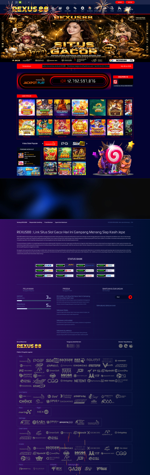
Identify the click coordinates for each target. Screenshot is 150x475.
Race (75, 11)
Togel (82, 11)
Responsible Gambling (35, 222)
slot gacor (24, 243)
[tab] (51, 143)
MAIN (28, 107)
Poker (112, 11)
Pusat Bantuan (48, 222)
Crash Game (97, 11)
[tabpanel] (75, 38)
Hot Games (53, 11)
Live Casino (68, 11)
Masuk (120, 2)
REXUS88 (19, 236)
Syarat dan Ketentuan (61, 222)
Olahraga (90, 11)
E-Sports (119, 11)
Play (41, 82)
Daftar (130, 2)
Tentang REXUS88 (22, 222)
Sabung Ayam (127, 11)
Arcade (105, 11)
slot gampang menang (53, 250)
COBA (51, 152)
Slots (60, 11)
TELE (118, 297)
